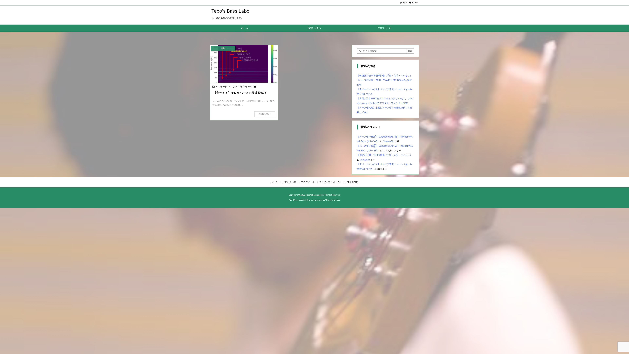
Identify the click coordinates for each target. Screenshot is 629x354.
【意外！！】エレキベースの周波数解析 (239, 93)
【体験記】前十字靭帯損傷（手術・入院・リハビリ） (384, 75)
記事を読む (265, 114)
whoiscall (365, 159)
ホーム (217, 38)
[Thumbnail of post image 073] (244, 64)
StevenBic (388, 141)
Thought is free (332, 200)
